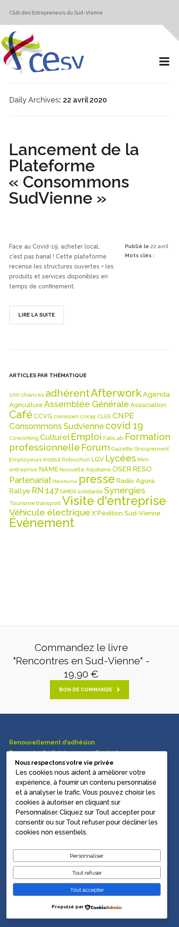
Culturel (55, 437)
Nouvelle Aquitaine (85, 469)
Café (20, 414)
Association (148, 405)
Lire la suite (36, 315)
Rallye (19, 491)
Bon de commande (85, 690)
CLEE (104, 416)
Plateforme (64, 481)
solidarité (90, 491)
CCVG (43, 416)
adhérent (67, 393)
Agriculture (26, 405)
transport (48, 503)
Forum (95, 447)
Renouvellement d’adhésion (52, 742)
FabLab (113, 437)
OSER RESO (132, 469)
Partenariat (30, 480)
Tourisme (22, 503)
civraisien (66, 416)
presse (97, 478)
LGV (97, 459)
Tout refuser (87, 872)
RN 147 (45, 490)
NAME (48, 469)
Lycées (120, 458)
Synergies (124, 490)
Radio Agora (135, 481)
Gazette (122, 448)
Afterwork (116, 393)
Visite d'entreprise (114, 500)
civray (88, 416)
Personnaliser (87, 855)
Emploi (86, 436)
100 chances (26, 394)
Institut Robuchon (66, 459)
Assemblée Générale (86, 404)
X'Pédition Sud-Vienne (126, 513)
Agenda (156, 394)
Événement (42, 522)
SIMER (68, 491)
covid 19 (124, 425)
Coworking (24, 437)
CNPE (123, 415)
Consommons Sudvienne (56, 426)
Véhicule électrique (49, 512)
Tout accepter (87, 889)
